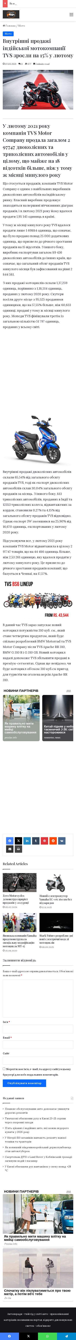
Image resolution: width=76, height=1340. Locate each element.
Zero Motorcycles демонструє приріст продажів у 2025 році (16, 899)
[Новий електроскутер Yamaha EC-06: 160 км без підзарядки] (56, 882)
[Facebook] (9, 841)
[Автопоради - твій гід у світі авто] (11, 14)
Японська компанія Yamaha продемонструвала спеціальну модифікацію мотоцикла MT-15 (20, 941)
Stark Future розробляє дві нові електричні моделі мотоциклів (56, 939)
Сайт (6, 1053)
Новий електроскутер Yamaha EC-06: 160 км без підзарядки (55, 899)
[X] (18, 841)
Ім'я (6, 1022)
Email (7, 1037)
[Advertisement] (38, 61)
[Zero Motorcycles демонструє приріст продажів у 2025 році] (20, 882)
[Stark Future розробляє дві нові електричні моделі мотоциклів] (56, 922)
